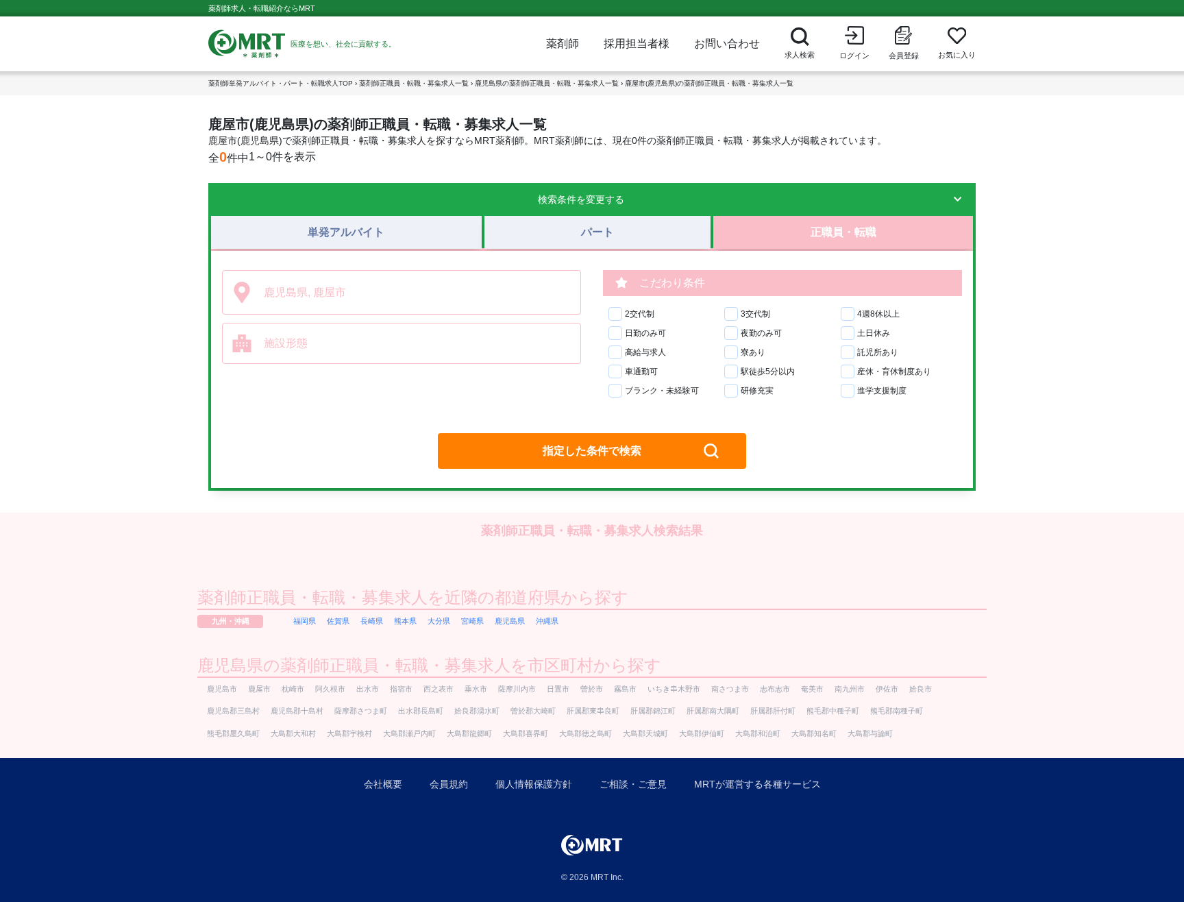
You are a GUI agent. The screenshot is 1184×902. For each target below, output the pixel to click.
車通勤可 (641, 371)
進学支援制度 (882, 390)
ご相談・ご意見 (633, 784)
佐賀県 (338, 621)
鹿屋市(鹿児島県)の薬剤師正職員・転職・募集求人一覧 (709, 83)
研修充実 (757, 390)
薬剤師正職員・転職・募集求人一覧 (414, 83)
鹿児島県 (510, 621)
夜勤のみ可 (761, 333)
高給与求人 (645, 352)
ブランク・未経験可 (662, 390)
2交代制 (639, 314)
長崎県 (371, 621)
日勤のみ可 (645, 333)
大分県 (439, 621)
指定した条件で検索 (592, 450)
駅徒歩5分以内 (768, 371)
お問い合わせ (727, 43)
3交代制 (755, 314)
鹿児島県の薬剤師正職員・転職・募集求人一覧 (547, 83)
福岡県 (304, 621)
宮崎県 (472, 621)
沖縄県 (547, 621)
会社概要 (383, 784)
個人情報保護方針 (533, 784)
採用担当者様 (636, 43)
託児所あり (877, 352)
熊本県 (405, 621)
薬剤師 (562, 43)
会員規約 (449, 784)
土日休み (873, 333)
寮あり (753, 352)
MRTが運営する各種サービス (757, 784)
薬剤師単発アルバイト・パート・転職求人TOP (280, 83)
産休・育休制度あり (894, 371)
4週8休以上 (878, 314)
